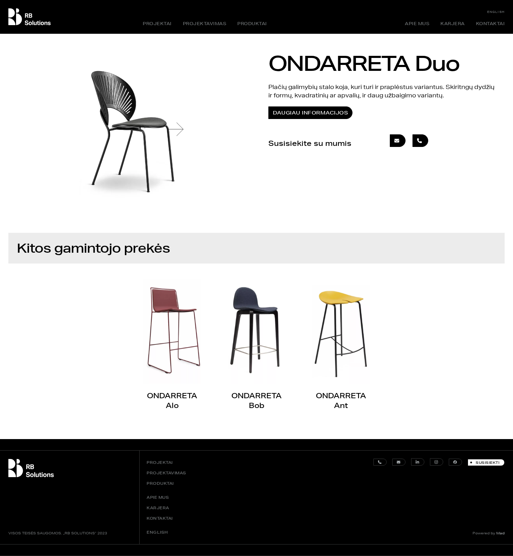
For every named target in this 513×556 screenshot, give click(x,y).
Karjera (452, 24)
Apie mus (417, 24)
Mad (500, 533)
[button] (176, 129)
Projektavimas (204, 24)
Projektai (157, 24)
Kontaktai (490, 24)
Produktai (252, 24)
